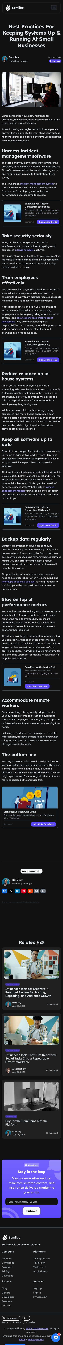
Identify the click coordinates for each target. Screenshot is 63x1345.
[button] (55, 1337)
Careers (6, 1305)
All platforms (40, 1271)
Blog (4, 1288)
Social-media (12, 984)
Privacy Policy (36, 1339)
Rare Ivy (14, 57)
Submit (31, 1211)
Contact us (8, 1262)
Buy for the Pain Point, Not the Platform (26, 1122)
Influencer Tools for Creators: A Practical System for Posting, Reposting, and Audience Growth (28, 992)
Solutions (7, 1267)
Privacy (17, 1322)
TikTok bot (39, 1262)
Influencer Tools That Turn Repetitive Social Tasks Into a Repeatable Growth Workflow (31, 1058)
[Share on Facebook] (4, 891)
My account (40, 1296)
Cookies (30, 1322)
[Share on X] (10, 891)
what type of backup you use (18, 581)
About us (7, 1258)
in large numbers (24, 249)
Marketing (11, 1116)
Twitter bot (39, 1267)
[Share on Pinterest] (23, 891)
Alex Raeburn (19, 1069)
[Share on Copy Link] (43, 891)
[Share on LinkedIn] (17, 891)
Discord (6, 1292)
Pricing (6, 1271)
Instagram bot (41, 1258)
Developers (8, 1296)
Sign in (37, 1292)
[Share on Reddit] (30, 891)
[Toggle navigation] (54, 7)
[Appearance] (26, 1318)
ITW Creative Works (37, 1328)
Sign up (37, 1288)
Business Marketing (32, 871)
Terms (5, 1322)
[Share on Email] (36, 891)
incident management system (37, 183)
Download (7, 1275)
